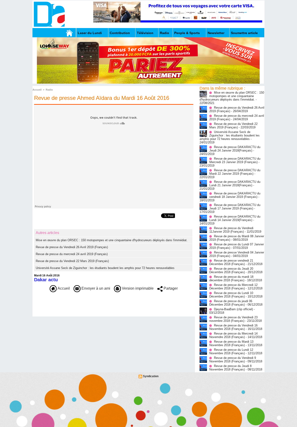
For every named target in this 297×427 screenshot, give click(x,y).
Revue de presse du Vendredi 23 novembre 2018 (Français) (233, 319)
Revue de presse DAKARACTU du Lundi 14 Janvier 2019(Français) (234, 218)
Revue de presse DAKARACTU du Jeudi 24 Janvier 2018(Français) (234, 148)
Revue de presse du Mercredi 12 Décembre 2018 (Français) (233, 286)
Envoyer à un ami (95, 288)
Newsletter (216, 33)
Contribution (120, 33)
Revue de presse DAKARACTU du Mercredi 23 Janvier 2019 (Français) (234, 160)
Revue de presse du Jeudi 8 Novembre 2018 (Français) (230, 367)
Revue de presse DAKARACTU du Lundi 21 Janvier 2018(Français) (234, 183)
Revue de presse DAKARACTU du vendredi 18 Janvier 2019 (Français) (234, 195)
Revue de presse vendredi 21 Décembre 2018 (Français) (231, 262)
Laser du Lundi (90, 33)
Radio (164, 33)
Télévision (145, 33)
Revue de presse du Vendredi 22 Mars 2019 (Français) (72, 261)
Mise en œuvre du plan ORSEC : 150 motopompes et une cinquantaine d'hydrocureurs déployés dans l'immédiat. (111, 240)
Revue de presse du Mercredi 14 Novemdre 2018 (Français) (233, 335)
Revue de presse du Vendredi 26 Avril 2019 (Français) (72, 247)
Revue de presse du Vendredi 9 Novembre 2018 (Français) (232, 359)
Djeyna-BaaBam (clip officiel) (233, 309)
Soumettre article (244, 33)
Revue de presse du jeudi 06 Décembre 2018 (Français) (230, 302)
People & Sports (187, 33)
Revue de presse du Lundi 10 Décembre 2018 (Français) (231, 294)
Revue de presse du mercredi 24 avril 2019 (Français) (72, 254)
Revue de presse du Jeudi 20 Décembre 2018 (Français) (231, 270)
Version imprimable (137, 288)
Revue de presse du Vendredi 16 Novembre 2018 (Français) (233, 327)
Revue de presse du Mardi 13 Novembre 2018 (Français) (231, 343)
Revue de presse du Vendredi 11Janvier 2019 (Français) (231, 229)
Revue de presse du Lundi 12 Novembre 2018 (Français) (231, 351)
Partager (170, 288)
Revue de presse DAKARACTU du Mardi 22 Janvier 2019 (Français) (234, 171)
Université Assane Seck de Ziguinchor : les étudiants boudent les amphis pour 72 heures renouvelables (105, 268)
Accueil (37, 89)
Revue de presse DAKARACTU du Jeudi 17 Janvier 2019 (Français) (234, 206)
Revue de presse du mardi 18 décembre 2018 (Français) (231, 278)
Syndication (150, 376)
